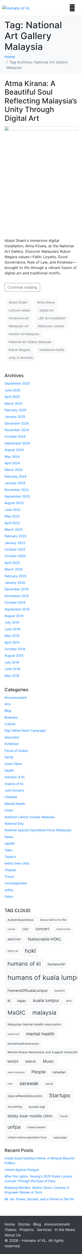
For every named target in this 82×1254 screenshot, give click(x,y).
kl (9, 1000)
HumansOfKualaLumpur (28, 990)
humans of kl (24, 963)
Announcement (16, 697)
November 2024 (17, 430)
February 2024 (15, 476)
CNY (25, 929)
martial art (13, 1034)
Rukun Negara (19, 350)
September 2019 (17, 609)
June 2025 (12, 390)
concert (42, 929)
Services (44, 1229)
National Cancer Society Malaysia (29, 817)
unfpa (9, 890)
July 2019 (12, 622)
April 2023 (12, 523)
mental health (40, 1034)
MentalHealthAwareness (23, 1043)
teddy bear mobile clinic (30, 1116)
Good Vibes (13, 764)
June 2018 (12, 669)
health (9, 770)
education (12, 737)
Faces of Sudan (16, 750)
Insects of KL (14, 784)
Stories (24, 1224)
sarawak (28, 1083)
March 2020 (14, 569)
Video (9, 896)
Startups (59, 1095)
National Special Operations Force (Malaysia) (38, 830)
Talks (8, 850)
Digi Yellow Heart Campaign (25, 730)
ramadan (59, 1072)
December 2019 (16, 589)
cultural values (19, 310)
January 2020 (15, 582)
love (69, 1000)
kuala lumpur (46, 1000)
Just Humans (14, 790)
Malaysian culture (51, 326)
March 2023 (14, 529)
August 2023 (14, 503)
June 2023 (12, 509)
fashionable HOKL (45, 939)
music (9, 810)
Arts (7, 704)
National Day (14, 823)
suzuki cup (37, 1107)
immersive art (19, 318)
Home (10, 1224)
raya (10, 1083)
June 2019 (12, 629)
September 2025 (17, 383)
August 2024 (14, 450)
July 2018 (12, 662)
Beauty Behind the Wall (53, 919)
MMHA (30, 1061)
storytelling (15, 1106)
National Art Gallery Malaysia (30, 342)
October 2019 (15, 602)
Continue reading (22, 287)
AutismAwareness (20, 920)
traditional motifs (51, 350)
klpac (21, 1001)
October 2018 (15, 649)
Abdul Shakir (18, 302)
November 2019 (17, 596)
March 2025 (14, 403)
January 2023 (15, 543)
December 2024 (17, 423)
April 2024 (12, 463)
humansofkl (56, 964)
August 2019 (14, 616)
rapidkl (10, 843)
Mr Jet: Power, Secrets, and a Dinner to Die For (39, 1199)
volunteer (60, 1137)
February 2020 (15, 576)
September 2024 (17, 443)
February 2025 (15, 410)
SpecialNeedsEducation (25, 1096)
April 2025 (12, 397)
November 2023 (17, 490)
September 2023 (17, 496)
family (9, 757)
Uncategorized (16, 883)
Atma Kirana (46, 302)
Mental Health (15, 804)
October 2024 (15, 436)
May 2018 (12, 675)
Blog (8, 710)
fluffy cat (13, 951)
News (9, 837)
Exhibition (12, 744)
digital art (46, 310)
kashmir (60, 990)
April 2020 (12, 563)
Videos (10, 1229)
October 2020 (15, 556)
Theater (10, 870)
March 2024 (14, 470)
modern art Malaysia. (24, 334)
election (14, 939)
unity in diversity (21, 358)
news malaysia (16, 1072)
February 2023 (15, 536)
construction (63, 929)
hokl (30, 950)
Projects (27, 1229)
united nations (36, 1127)
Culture (10, 724)
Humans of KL (15, 777)
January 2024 (15, 483)
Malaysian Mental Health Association (34, 1024)
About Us (13, 1235)
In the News (65, 1229)
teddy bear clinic (17, 863)
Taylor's (10, 857)
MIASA (13, 1061)
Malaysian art (18, 326)
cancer (11, 929)
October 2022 (15, 549)
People (38, 1071)
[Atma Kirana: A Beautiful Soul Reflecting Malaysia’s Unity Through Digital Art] (41, 179)
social (49, 1083)
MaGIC (17, 1012)
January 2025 (15, 416)
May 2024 (12, 456)
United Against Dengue (22, 1170)
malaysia (44, 1012)
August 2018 (14, 655)
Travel (9, 876)
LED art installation (52, 318)
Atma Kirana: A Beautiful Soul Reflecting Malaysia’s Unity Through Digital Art (41, 101)
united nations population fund (27, 1137)
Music (48, 1061)
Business (11, 717)
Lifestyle (11, 797)
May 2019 (12, 636)
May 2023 (12, 516)
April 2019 (12, 642)
